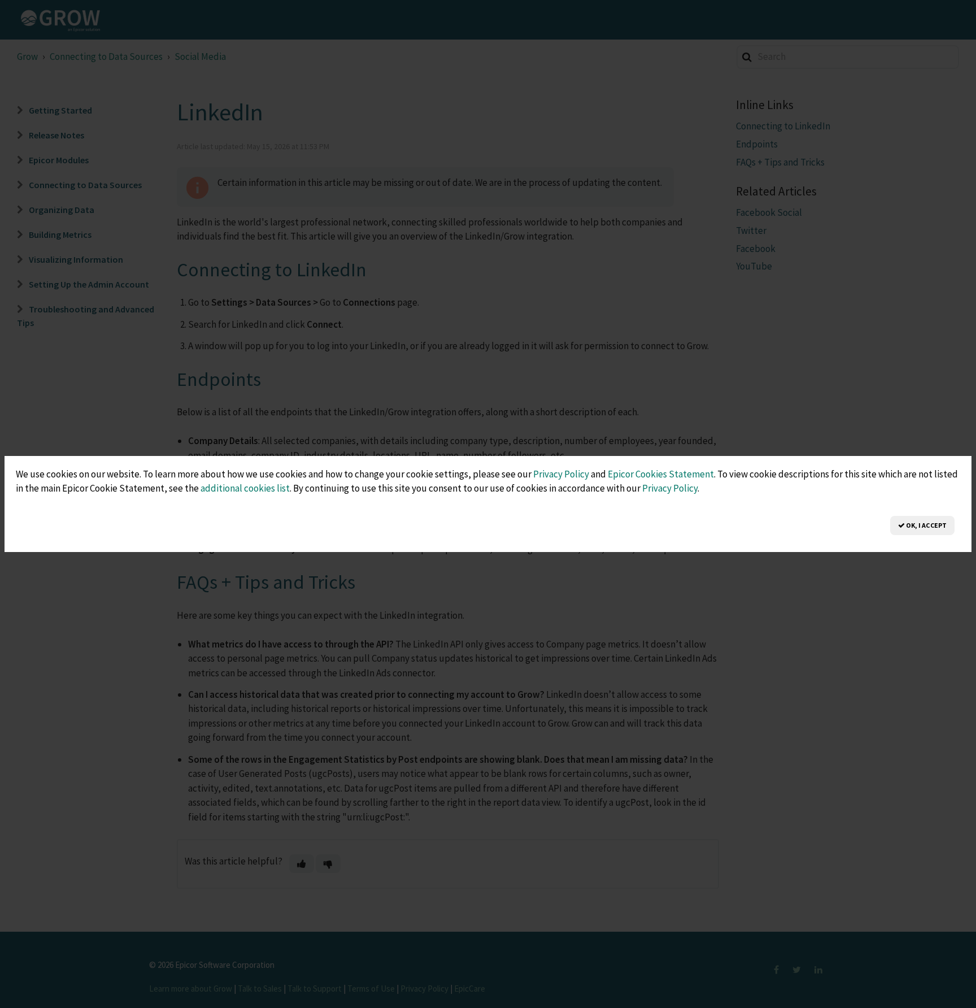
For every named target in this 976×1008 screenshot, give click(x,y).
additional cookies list (245, 488)
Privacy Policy (561, 474)
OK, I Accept (926, 525)
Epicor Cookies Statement (661, 474)
